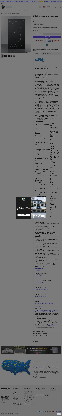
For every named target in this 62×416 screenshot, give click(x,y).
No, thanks (23, 216)
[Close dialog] (44, 198)
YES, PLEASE (23, 214)
